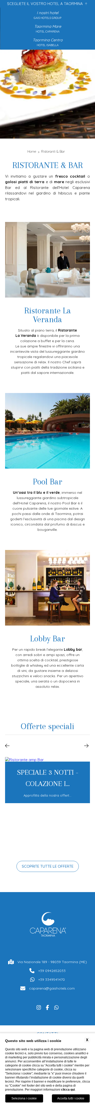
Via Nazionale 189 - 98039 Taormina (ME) (52, 962)
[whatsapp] (56, 1007)
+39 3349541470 (51, 979)
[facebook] (47, 1007)
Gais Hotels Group (47, 18)
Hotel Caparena (48, 31)
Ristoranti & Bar (53, 151)
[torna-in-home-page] (47, 926)
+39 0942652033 (52, 970)
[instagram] (38, 1007)
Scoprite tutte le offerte (47, 866)
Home (31, 151)
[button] (7, 745)
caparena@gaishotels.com (52, 988)
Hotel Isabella (48, 45)
